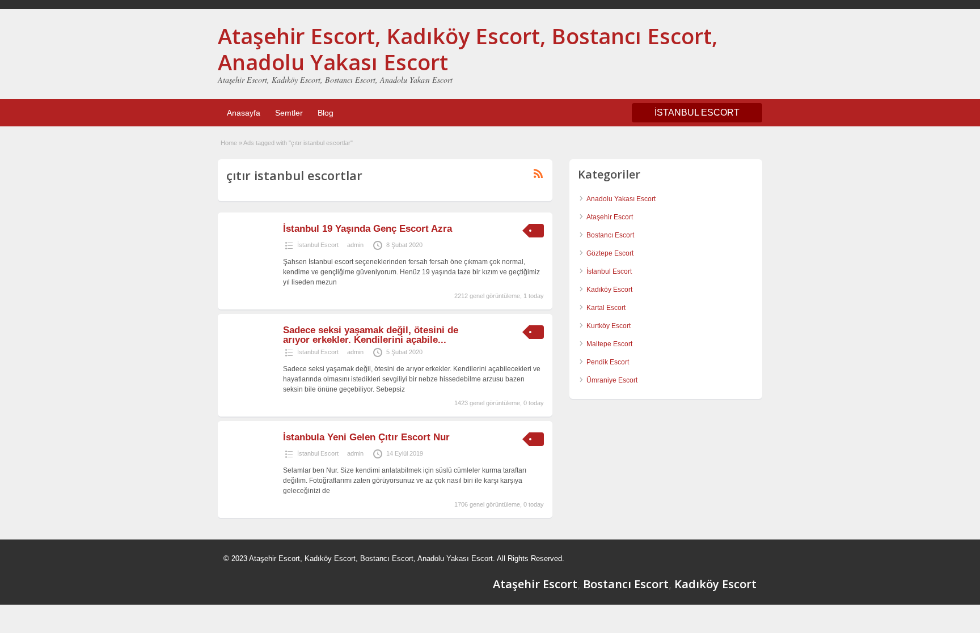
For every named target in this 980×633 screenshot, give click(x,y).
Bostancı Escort (610, 235)
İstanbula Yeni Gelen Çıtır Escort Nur (366, 437)
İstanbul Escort (318, 244)
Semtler (289, 112)
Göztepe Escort (609, 253)
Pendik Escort (607, 362)
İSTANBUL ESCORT (697, 112)
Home (229, 142)
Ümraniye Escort (611, 380)
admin (355, 244)
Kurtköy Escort (608, 326)
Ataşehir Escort (609, 217)
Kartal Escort (606, 308)
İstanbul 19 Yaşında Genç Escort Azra (367, 228)
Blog (325, 112)
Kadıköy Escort (609, 290)
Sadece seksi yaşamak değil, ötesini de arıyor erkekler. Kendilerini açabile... (370, 335)
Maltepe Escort (609, 344)
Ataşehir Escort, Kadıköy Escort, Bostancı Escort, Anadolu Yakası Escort (467, 49)
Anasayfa (243, 112)
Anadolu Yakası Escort (621, 199)
